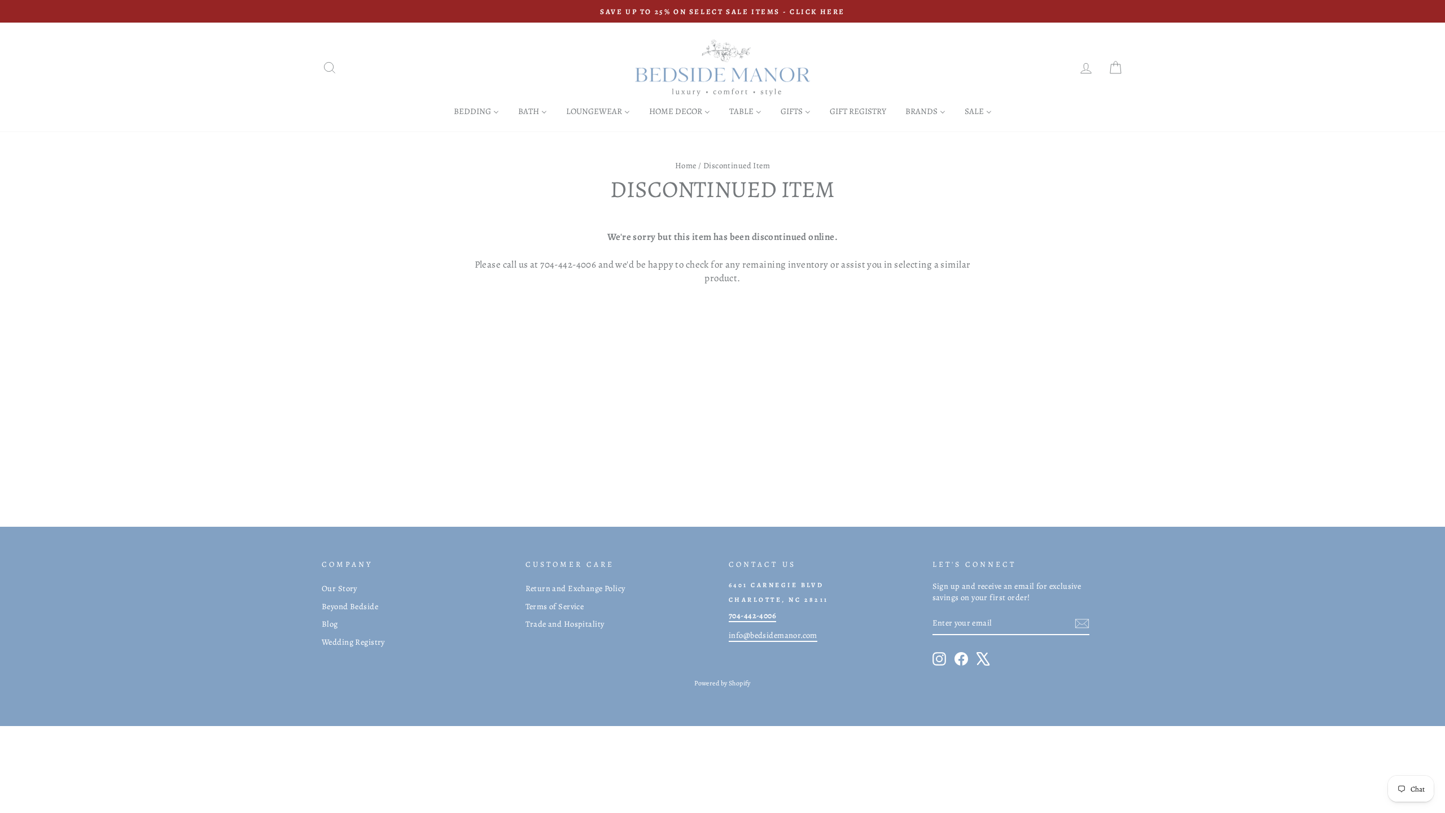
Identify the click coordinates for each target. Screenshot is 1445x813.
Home (686, 165)
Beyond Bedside (350, 606)
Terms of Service (555, 606)
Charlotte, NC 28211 (779, 599)
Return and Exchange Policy (575, 588)
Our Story (339, 588)
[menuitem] (476, 111)
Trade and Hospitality (565, 624)
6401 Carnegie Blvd (776, 584)
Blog (330, 624)
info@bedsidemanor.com (773, 635)
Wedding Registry (353, 642)
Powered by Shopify (722, 683)
